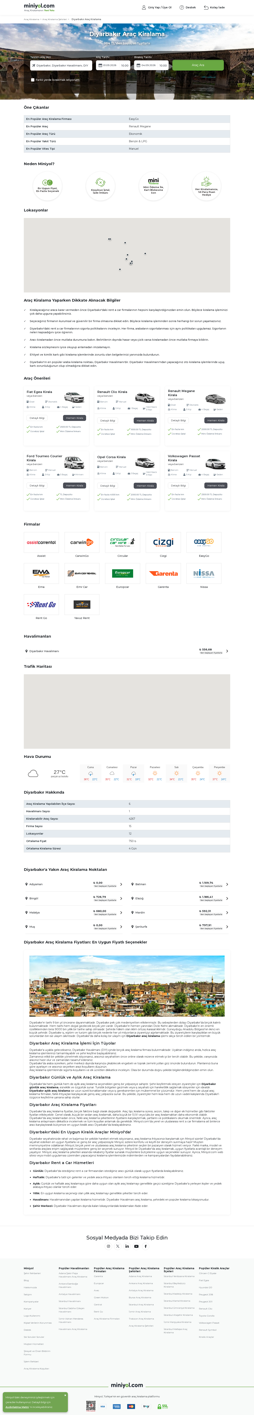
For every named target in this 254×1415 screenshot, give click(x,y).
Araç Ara (198, 65)
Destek (27, 1329)
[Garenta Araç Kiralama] (163, 573)
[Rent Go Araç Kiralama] (41, 604)
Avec (96, 1290)
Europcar (99, 1283)
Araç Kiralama (31, 19)
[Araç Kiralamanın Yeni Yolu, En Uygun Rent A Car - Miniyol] (127, 1385)
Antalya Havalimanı (69, 1294)
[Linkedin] (127, 1246)
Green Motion (101, 1297)
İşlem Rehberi (31, 1361)
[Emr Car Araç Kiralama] (82, 573)
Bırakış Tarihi (143, 57)
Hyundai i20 (205, 1287)
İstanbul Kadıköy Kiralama (178, 1293)
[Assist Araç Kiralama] (41, 542)
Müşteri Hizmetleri (34, 1344)
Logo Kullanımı (32, 1315)
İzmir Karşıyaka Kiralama (177, 1322)
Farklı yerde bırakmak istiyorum (57, 80)
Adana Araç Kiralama (140, 1276)
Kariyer (27, 1308)
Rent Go (98, 1311)
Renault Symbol (207, 1329)
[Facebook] (145, 1246)
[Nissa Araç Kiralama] (204, 573)
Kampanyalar (31, 1301)
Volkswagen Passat (209, 1322)
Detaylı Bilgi (37, 417)
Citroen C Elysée (207, 1273)
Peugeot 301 (205, 1301)
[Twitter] (117, 1246)
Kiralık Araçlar (206, 1337)
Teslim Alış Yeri (40, 57)
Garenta (98, 1276)
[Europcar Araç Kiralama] (122, 573)
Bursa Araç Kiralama (140, 1297)
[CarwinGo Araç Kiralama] (82, 542)
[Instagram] (108, 1246)
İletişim (28, 1294)
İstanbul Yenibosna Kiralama (179, 1276)
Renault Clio (205, 1308)
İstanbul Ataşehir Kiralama (178, 1315)
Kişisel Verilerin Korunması (38, 1322)
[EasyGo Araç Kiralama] (204, 542)
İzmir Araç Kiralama (140, 1311)
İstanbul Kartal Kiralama (177, 1300)
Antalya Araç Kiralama (141, 1290)
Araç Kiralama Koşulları (36, 1368)
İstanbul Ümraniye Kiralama (179, 1307)
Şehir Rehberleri (32, 1273)
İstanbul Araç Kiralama (141, 1304)
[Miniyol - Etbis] (91, 1410)
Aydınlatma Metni (17, 1407)
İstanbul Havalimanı (70, 1301)
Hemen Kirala (74, 417)
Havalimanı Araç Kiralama (73, 1329)
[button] (132, 261)
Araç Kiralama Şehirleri (54, 19)
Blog (26, 1280)
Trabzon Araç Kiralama (141, 1318)
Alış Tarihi (102, 57)
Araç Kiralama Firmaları (107, 1318)
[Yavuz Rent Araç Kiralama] (82, 604)
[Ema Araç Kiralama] (41, 573)
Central (98, 1304)
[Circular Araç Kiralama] (122, 542)
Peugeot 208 (206, 1294)
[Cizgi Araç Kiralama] (163, 542)
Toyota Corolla (206, 1315)
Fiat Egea (204, 1280)
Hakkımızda (30, 1287)
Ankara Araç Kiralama (141, 1283)
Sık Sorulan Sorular (34, 1337)
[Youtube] (136, 1246)
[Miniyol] (49, 7)
